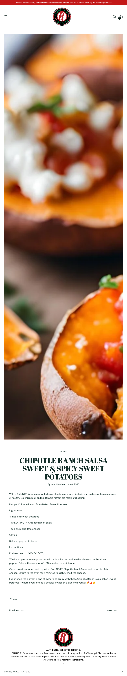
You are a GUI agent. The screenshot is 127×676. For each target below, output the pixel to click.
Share (16, 600)
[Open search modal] (114, 16)
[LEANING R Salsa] (62, 17)
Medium (63, 451)
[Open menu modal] (6, 16)
